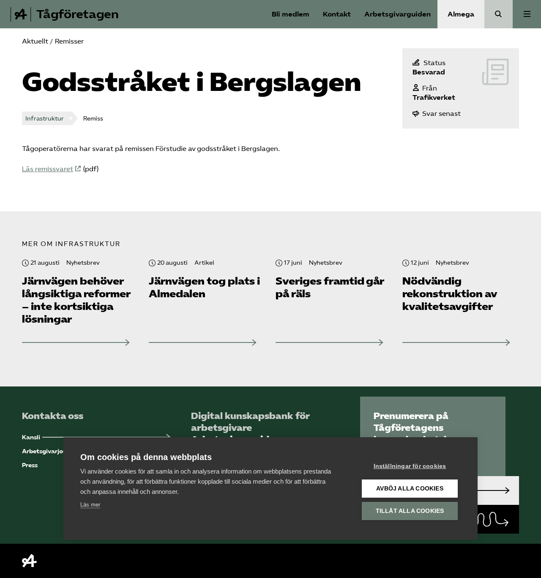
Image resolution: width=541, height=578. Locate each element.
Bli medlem (290, 14)
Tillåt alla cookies (410, 511)
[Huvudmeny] (527, 14)
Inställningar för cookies (410, 466)
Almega (461, 14)
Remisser (69, 41)
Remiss (93, 118)
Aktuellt (35, 41)
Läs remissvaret (47, 169)
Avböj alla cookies (409, 488)
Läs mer (90, 504)
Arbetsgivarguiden (397, 14)
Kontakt (337, 14)
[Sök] (498, 14)
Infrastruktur (44, 118)
